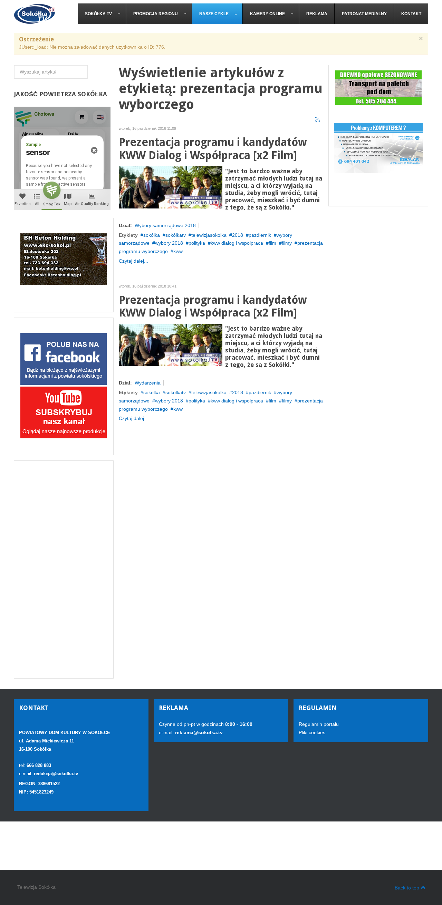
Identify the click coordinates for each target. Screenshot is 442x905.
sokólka (151, 235)
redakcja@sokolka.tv (56, 773)
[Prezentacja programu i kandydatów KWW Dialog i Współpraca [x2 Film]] (170, 186)
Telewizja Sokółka (36, 887)
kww (178, 251)
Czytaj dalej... (133, 261)
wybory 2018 (169, 243)
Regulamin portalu (319, 724)
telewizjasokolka (209, 235)
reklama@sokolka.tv (198, 732)
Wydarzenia (148, 383)
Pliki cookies (312, 732)
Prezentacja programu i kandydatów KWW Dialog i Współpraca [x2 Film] (213, 149)
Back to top (407, 888)
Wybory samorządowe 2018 (165, 225)
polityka (197, 243)
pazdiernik (260, 235)
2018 (237, 235)
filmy (287, 243)
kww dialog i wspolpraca (237, 243)
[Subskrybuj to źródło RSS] (317, 120)
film (272, 243)
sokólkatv (175, 235)
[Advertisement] (63, 569)
